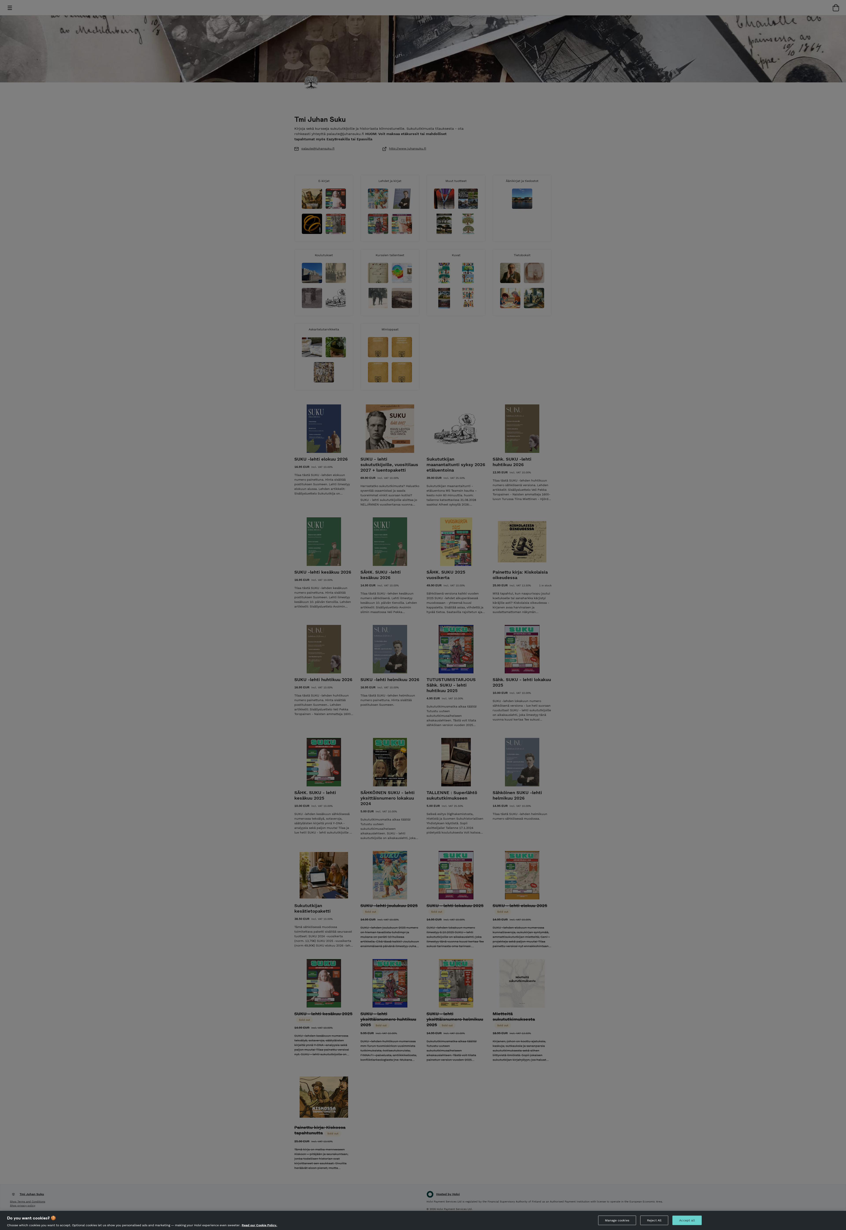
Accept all (687, 1220)
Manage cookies (617, 1220)
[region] (423, 1220)
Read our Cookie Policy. (259, 1225)
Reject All (654, 1220)
